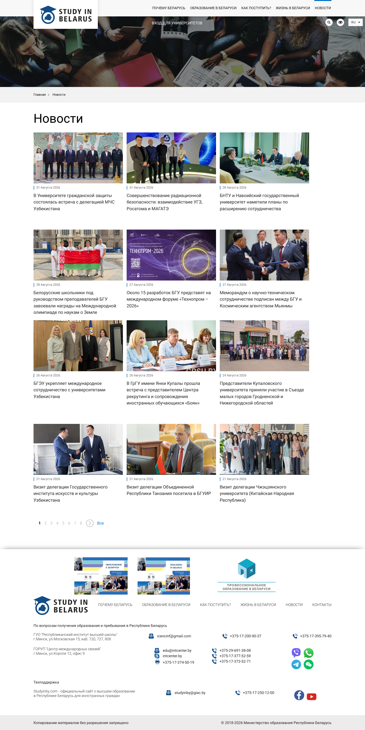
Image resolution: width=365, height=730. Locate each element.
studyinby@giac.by (190, 692)
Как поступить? (256, 8)
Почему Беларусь (168, 8)
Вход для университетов (177, 23)
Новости (323, 8)
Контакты (321, 605)
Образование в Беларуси (213, 8)
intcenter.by (172, 656)
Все (100, 523)
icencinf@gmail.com (174, 636)
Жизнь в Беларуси (293, 8)
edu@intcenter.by (177, 650)
